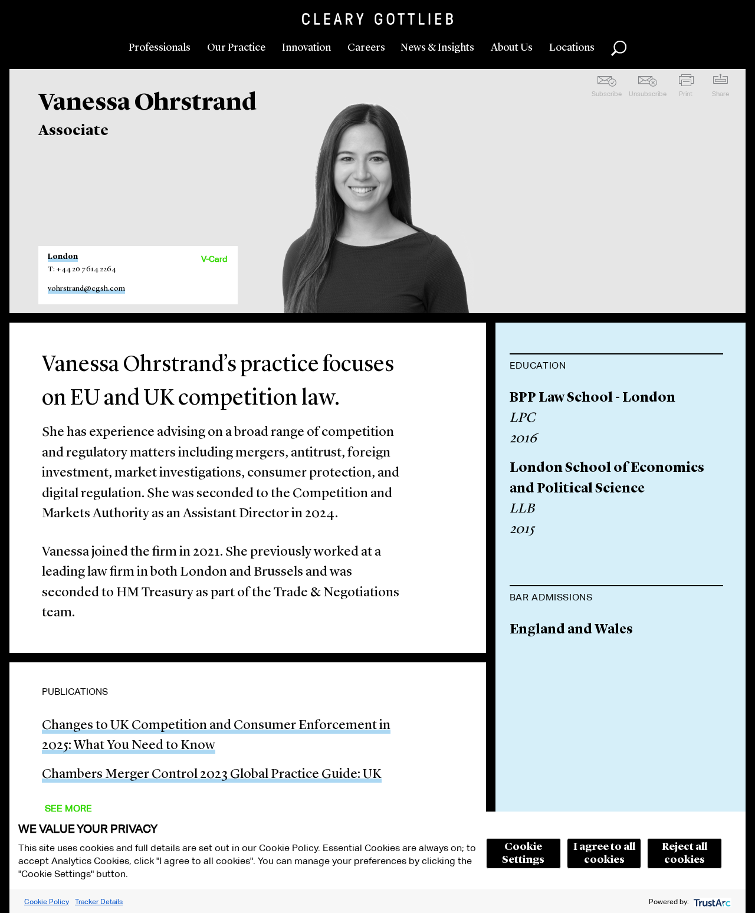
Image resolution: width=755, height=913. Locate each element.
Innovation (306, 47)
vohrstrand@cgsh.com (86, 289)
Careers (366, 47)
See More (68, 808)
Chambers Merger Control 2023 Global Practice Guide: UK (212, 774)
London (63, 257)
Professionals (160, 47)
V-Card (214, 259)
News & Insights (437, 47)
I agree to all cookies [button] (604, 853)
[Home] (377, 19)
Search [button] (618, 48)
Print (685, 94)
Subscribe (607, 94)
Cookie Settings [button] (523, 853)
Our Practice (236, 47)
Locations (572, 47)
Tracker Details (99, 901)
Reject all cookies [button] (684, 853)
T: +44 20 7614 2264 (82, 269)
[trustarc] (711, 901)
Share (720, 94)
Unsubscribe (648, 94)
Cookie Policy (46, 901)
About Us (512, 47)
